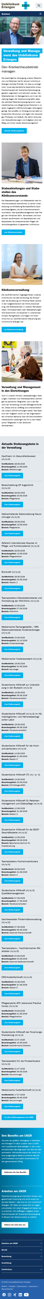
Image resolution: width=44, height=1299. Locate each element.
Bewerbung (6, 1256)
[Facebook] (4, 1295)
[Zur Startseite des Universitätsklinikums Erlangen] (15, 5)
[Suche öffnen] (39, 5)
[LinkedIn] (20, 1295)
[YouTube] (26, 1295)
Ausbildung (6, 1263)
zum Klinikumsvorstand (13, 232)
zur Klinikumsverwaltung (13, 329)
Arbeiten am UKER (9, 1243)
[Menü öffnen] (40, 13)
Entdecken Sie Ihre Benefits (15, 1172)
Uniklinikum (6, 1269)
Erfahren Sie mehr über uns (14, 1225)
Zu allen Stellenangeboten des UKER (18, 1117)
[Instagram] (9, 1295)
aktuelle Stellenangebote (14, 131)
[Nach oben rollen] (40, 1295)
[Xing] (14, 1295)
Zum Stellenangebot (12, 476)
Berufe (4, 1250)
